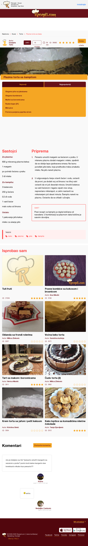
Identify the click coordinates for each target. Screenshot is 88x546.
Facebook (48, 535)
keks (10, 236)
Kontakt (17, 536)
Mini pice (9, 108)
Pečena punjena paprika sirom (18, 112)
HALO (16, 539)
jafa (30, 236)
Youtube (64, 535)
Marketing (10, 536)
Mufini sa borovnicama (14, 100)
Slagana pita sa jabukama (16, 91)
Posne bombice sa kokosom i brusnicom (65, 277)
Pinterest (81, 535)
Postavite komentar (42, 445)
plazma (20, 236)
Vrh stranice (79, 522)
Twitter (56, 535)
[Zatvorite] (1, 4)
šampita (41, 236)
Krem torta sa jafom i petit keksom (22, 410)
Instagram (72, 535)
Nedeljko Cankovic (43, 508)
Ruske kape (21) (12, 104)
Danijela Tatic (12, 44)
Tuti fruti (22, 277)
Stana (40, 481)
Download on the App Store (65, 530)
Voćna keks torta (65, 321)
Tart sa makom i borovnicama (22, 365)
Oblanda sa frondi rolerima (22, 321)
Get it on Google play (79, 530)
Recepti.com (44, 13)
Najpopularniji (65, 84)
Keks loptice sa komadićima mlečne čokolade (65, 410)
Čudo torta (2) (65, 365)
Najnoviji (23, 84)
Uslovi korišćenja (31, 534)
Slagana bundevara (13, 96)
